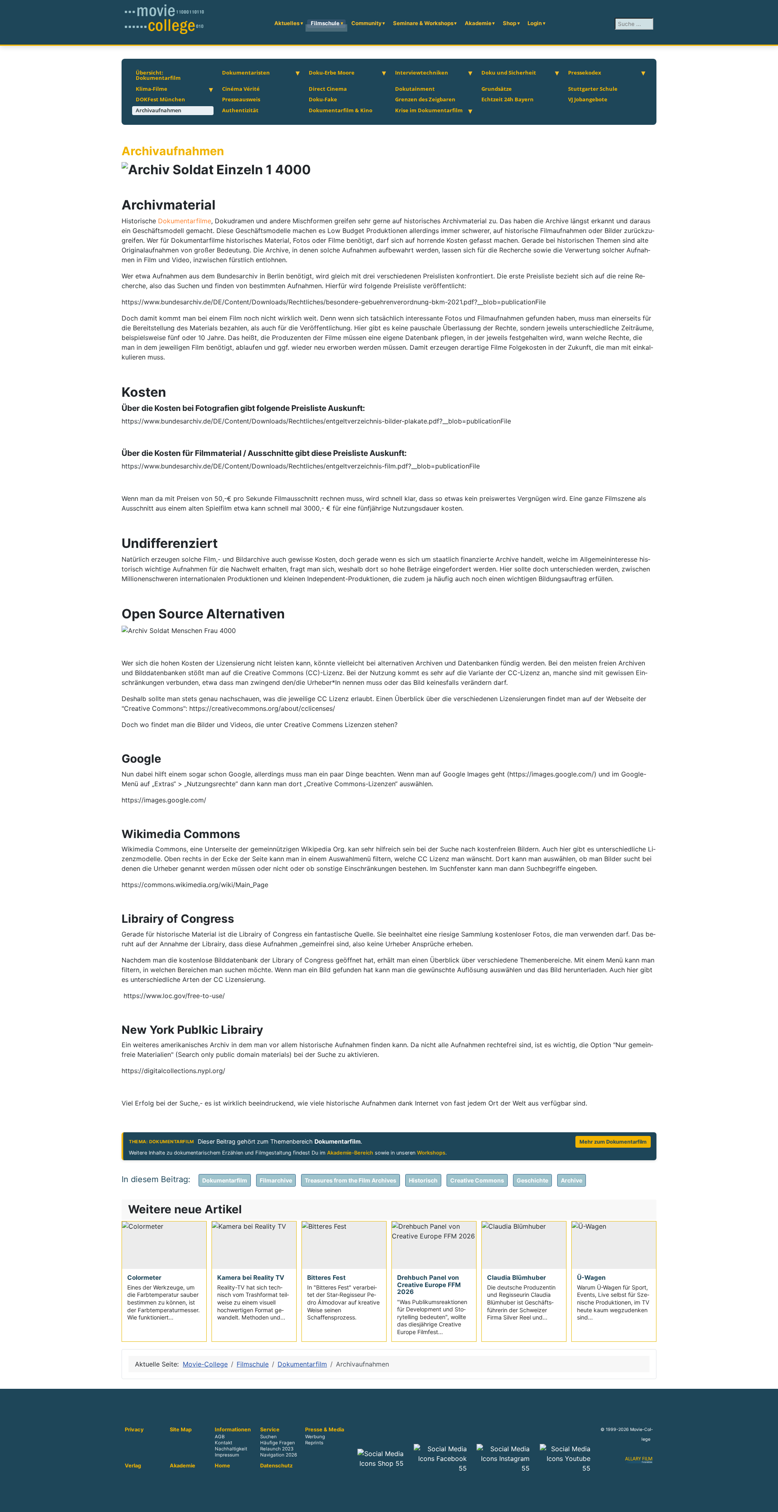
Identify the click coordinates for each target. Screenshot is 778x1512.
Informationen (233, 1430)
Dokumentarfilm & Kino (340, 110)
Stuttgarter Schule (593, 88)
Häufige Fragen (277, 1443)
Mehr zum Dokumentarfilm (613, 1142)
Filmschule (325, 23)
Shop (509, 23)
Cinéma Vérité (241, 88)
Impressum (227, 1455)
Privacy (134, 1430)
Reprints (314, 1443)
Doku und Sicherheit (508, 72)
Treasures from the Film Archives (350, 1180)
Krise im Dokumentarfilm (429, 110)
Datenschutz (276, 1466)
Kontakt (223, 1443)
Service (270, 1430)
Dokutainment (415, 88)
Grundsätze (496, 88)
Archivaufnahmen (158, 110)
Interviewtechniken (421, 72)
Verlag (133, 1466)
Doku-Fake (323, 99)
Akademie (478, 23)
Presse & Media (324, 1430)
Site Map (181, 1430)
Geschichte (532, 1180)
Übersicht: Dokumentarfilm (158, 75)
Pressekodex (584, 72)
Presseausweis (241, 99)
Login (535, 23)
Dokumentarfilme (184, 221)
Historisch (423, 1180)
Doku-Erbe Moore (332, 72)
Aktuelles (286, 23)
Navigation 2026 (278, 1455)
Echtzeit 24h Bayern (507, 99)
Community (366, 23)
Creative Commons (477, 1180)
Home (222, 1466)
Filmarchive (276, 1180)
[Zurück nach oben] (768, 1502)
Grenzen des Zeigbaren (425, 99)
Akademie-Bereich (350, 1153)
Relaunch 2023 (276, 1449)
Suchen (268, 1436)
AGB (219, 1436)
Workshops (431, 1153)
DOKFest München (160, 99)
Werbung (315, 1436)
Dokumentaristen (246, 72)
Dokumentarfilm (224, 1180)
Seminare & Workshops (423, 23)
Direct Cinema (328, 88)
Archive (571, 1180)
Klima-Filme (151, 88)
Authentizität (240, 110)
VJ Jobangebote (587, 99)
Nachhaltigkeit (231, 1449)
